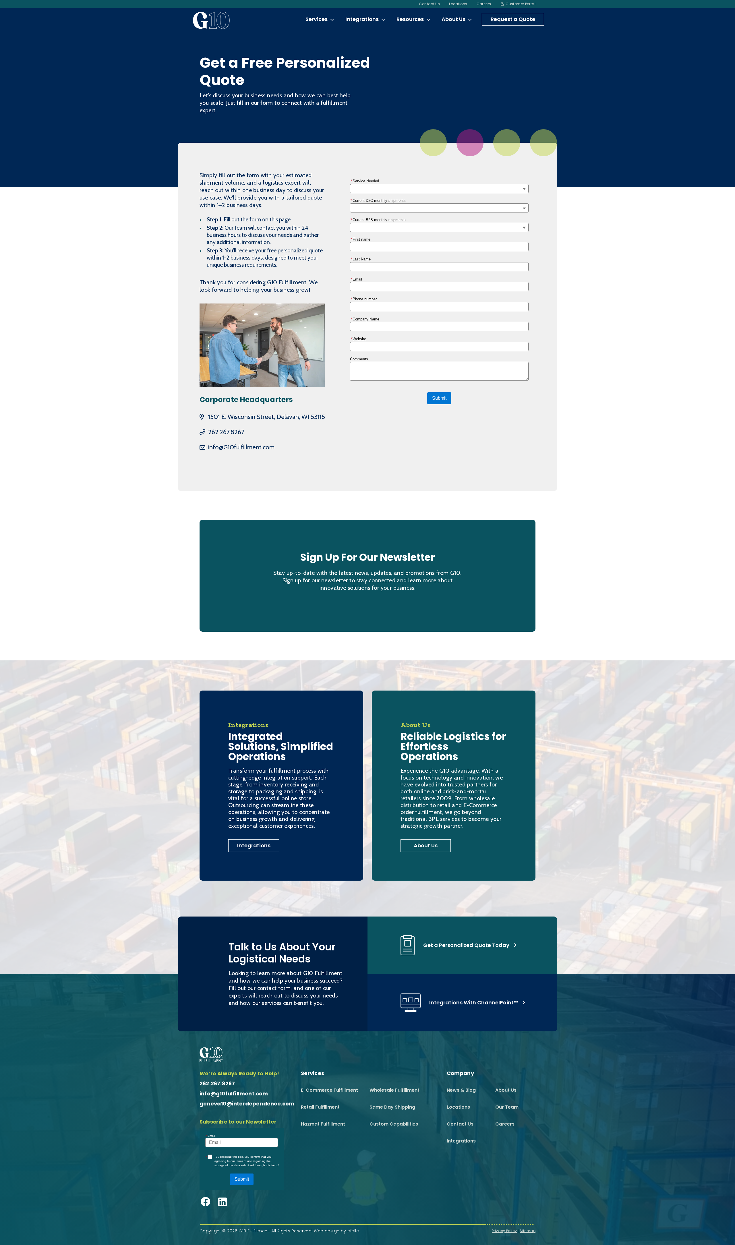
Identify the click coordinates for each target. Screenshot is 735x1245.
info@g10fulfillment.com (234, 1093)
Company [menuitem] (460, 1073)
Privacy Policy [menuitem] (504, 1231)
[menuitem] (331, 20)
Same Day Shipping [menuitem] (392, 1107)
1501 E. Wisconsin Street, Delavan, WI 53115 (266, 417)
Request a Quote (513, 19)
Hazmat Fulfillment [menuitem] (323, 1124)
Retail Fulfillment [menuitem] (320, 1107)
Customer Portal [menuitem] (520, 3)
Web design (326, 1231)
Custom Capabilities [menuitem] (394, 1124)
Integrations (253, 845)
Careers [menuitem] (484, 3)
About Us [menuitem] (453, 19)
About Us (426, 845)
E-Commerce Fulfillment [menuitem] (329, 1090)
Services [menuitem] (316, 19)
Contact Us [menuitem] (429, 3)
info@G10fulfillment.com (241, 447)
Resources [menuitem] (410, 19)
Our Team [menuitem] (507, 1107)
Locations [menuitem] (458, 3)
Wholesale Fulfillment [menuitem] (394, 1090)
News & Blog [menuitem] (461, 1090)
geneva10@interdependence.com (247, 1103)
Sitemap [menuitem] (527, 1231)
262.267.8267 (226, 432)
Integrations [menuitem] (362, 19)
